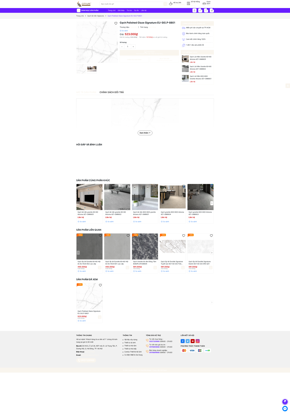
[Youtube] (193, 341)
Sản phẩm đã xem (87, 279)
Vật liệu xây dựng (130, 339)
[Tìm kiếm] (165, 4)
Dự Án (136, 10)
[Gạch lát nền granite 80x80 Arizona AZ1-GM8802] (185, 68)
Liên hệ (143, 10)
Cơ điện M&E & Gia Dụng (133, 355)
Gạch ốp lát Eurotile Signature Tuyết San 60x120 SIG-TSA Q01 (172, 263)
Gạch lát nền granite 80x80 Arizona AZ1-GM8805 (200, 58)
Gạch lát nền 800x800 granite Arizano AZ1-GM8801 (200, 77)
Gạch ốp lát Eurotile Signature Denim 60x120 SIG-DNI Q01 (200, 263)
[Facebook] (183, 341)
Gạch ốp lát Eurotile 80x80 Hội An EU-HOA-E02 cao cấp (89, 263)
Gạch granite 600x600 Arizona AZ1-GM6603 (200, 213)
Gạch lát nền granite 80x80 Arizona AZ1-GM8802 (200, 67)
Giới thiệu (121, 10)
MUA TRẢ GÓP (164, 59)
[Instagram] (198, 341)
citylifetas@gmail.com (90, 355)
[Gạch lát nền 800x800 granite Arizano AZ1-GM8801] (185, 78)
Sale (208, 5)
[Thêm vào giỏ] (99, 267)
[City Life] (86, 4)
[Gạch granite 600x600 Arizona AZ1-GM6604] (173, 197)
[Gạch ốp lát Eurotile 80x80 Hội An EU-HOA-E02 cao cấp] (89, 246)
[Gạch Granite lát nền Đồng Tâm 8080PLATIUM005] (145, 246)
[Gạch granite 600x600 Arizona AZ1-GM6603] (200, 197)
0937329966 (179, 4)
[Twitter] (188, 341)
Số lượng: (123, 42)
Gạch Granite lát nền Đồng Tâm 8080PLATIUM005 (144, 263)
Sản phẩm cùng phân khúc (93, 180)
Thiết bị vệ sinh (130, 343)
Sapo (165, 370)
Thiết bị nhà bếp (130, 349)
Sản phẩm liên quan (88, 229)
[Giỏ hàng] (212, 10)
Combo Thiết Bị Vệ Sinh (133, 352)
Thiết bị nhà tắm (130, 346)
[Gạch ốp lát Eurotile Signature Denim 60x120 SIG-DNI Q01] (200, 246)
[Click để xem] (97, 42)
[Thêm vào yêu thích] (116, 23)
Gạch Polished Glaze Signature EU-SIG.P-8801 (89, 312)
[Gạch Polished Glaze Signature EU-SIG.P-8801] (89, 296)
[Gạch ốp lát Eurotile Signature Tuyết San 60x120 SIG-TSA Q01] (173, 246)
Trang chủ (111, 10)
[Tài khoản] (194, 10)
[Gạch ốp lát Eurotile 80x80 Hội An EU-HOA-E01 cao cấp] (117, 246)
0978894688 (154, 347)
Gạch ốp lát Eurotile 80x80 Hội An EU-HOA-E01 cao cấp (116, 263)
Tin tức (129, 10)
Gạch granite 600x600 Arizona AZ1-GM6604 (172, 213)
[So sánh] (124, 31)
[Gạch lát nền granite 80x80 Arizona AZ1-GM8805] (185, 58)
